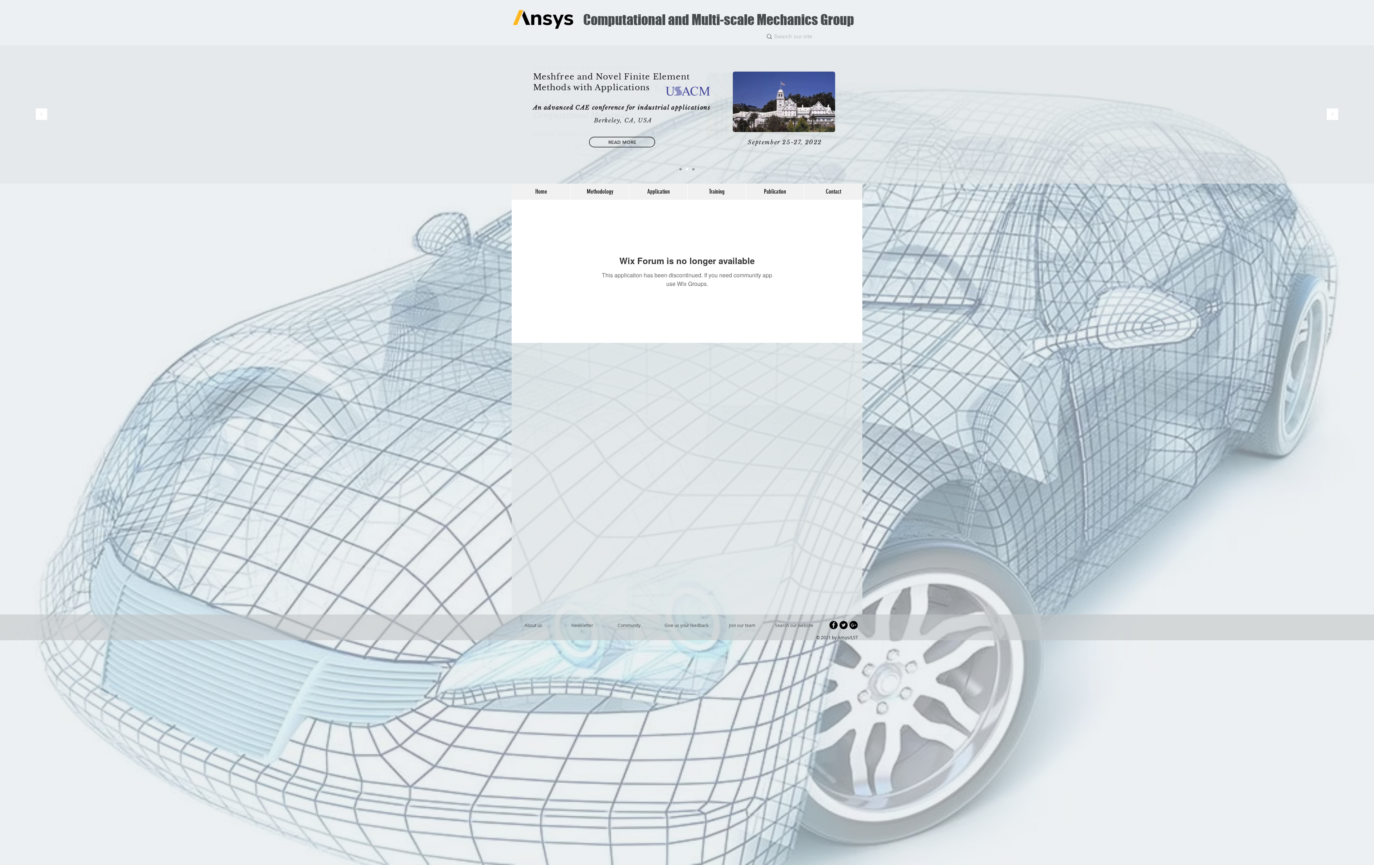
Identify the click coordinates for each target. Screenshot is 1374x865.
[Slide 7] (693, 169)
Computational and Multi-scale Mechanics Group (718, 19)
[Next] (1332, 114)
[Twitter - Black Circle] (843, 625)
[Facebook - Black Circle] (833, 625)
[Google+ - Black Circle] (853, 625)
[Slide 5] (687, 169)
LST (854, 637)
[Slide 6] (680, 169)
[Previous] (41, 114)
